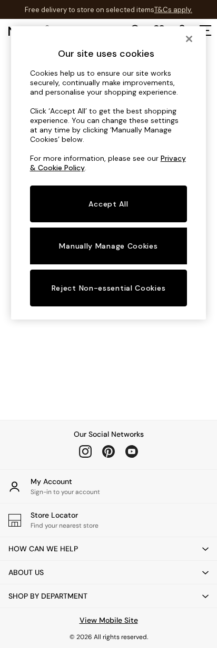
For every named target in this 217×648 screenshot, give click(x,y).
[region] (108, 173)
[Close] (189, 38)
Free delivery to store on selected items (89, 9)
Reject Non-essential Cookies (109, 288)
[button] (108, 548)
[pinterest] (108, 451)
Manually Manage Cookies (108, 246)
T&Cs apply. (173, 9)
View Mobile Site (109, 620)
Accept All (108, 204)
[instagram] (85, 451)
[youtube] (131, 451)
